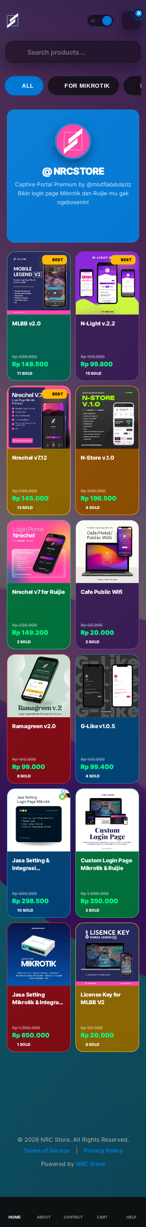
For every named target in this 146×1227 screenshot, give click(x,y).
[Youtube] (87, 223)
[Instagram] (59, 223)
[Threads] (45, 223)
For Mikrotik (87, 86)
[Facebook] (101, 223)
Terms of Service (47, 1150)
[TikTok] (73, 223)
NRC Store (90, 1163)
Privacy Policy (103, 1150)
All (28, 86)
